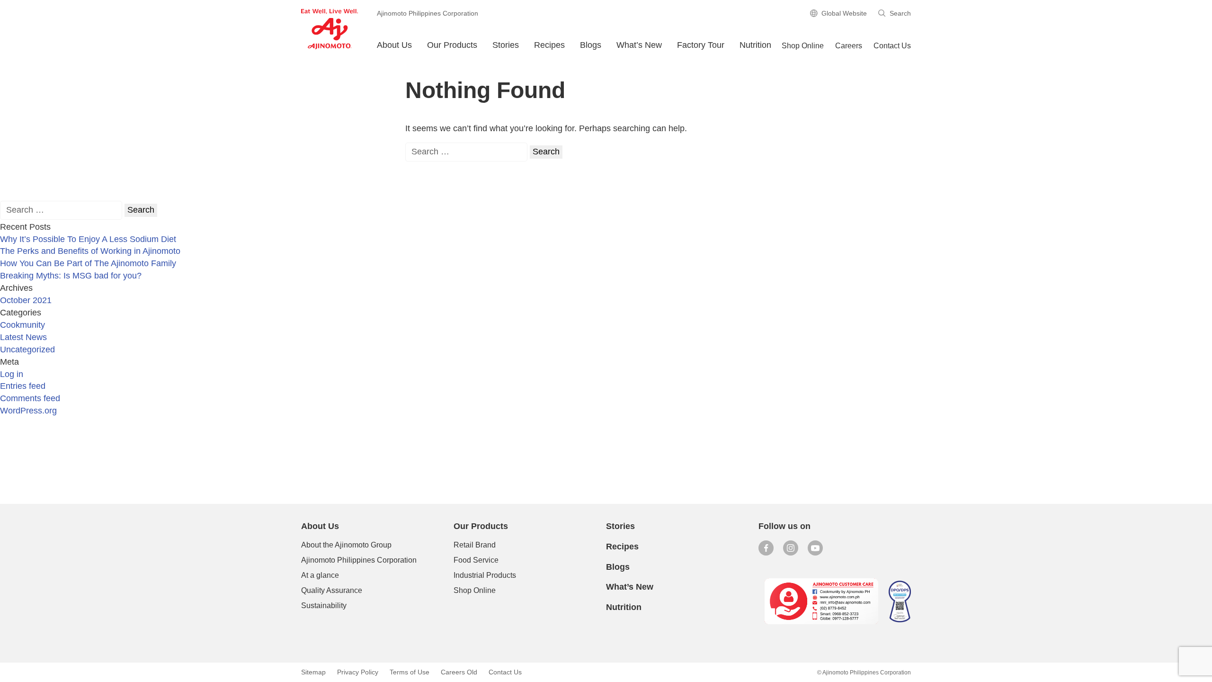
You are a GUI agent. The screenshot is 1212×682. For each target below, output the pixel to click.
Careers (848, 46)
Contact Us (892, 46)
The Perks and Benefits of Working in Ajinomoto (90, 251)
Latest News (23, 337)
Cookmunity (22, 325)
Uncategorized (27, 349)
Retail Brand (475, 545)
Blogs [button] (590, 45)
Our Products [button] (452, 45)
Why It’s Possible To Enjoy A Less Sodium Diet (88, 239)
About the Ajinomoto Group (346, 545)
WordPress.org (28, 410)
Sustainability (324, 605)
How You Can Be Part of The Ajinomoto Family (88, 263)
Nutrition (755, 45)
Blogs (618, 567)
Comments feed (30, 398)
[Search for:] (466, 152)
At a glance (320, 575)
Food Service (476, 560)
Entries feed (22, 386)
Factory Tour (700, 45)
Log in (11, 374)
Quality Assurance (331, 590)
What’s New (639, 45)
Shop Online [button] (803, 46)
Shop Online (475, 590)
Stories (505, 45)
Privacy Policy (357, 672)
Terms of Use (409, 672)
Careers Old (459, 672)
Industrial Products (485, 575)
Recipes (549, 45)
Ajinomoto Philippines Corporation (359, 560)
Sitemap (313, 672)
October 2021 (26, 300)
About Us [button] (394, 45)
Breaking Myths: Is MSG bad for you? (71, 275)
